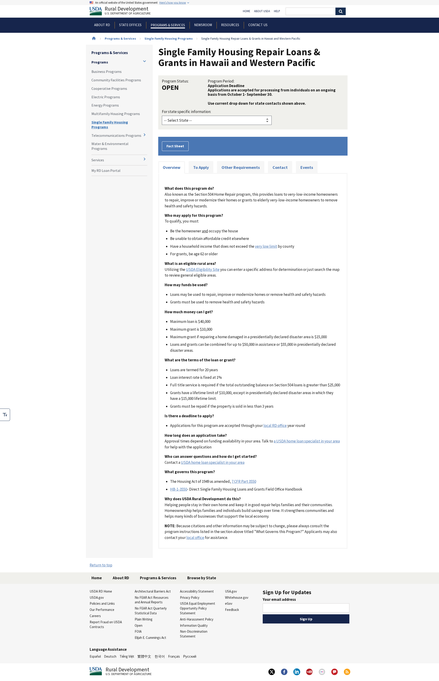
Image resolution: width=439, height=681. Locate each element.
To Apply (201, 167)
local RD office (275, 425)
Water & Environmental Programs (109, 146)
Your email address (279, 599)
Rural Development (128, 11)
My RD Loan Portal (105, 170)
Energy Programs (105, 105)
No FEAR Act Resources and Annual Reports (152, 599)
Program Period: (221, 81)
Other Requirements (241, 167)
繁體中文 (144, 656)
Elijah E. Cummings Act (150, 637)
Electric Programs (105, 97)
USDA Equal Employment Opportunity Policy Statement (197, 608)
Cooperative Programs (109, 88)
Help (277, 11)
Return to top (101, 565)
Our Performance (102, 609)
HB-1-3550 (178, 489)
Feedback (232, 609)
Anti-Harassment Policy (196, 619)
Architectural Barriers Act (153, 591)
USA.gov (231, 591)
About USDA (262, 11)
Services (97, 160)
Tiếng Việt (127, 656)
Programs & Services (120, 38)
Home (246, 11)
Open (138, 625)
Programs (99, 62)
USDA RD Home (101, 591)
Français (174, 656)
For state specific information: (186, 111)
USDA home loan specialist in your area (212, 462)
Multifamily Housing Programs (115, 113)
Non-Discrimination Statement (193, 633)
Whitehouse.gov (236, 597)
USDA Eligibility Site (203, 269)
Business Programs (106, 71)
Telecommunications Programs (116, 135)
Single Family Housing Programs (169, 38)
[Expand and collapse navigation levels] (144, 61)
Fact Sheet (175, 146)
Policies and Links (102, 603)
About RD (121, 577)
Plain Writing (144, 619)
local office (195, 537)
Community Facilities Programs (116, 80)
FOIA (138, 631)
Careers (95, 616)
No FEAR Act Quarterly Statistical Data (151, 610)
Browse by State (201, 577)
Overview (171, 167)
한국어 (160, 656)
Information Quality (194, 625)
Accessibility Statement (197, 591)
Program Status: (175, 81)
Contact (280, 167)
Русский (189, 656)
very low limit (266, 246)
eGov (228, 603)
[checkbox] (5, 415)
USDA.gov (97, 597)
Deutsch (110, 656)
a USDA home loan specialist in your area (307, 441)
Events (306, 167)
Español (95, 656)
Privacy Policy (189, 597)
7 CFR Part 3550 (244, 481)
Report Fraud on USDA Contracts (106, 624)
